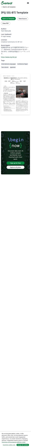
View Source (23, 19)
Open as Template (8, 19)
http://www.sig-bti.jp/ (9, 57)
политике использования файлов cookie (13, 442)
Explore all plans (15, 167)
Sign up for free (15, 163)
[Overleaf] (6, 3)
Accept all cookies (22, 445)
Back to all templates (8, 7)
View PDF (5, 23)
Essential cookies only (9, 445)
